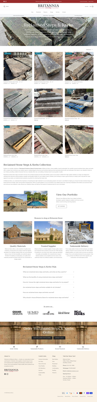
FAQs (40, 375)
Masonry (45, 12)
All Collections (42, 368)
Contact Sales (59, 337)
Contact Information (83, 1)
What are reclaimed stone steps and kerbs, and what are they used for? (45, 272)
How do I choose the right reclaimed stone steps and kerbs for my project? (46, 282)
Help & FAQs (90, 1)
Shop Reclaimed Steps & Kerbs (42, 337)
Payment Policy (83, 396)
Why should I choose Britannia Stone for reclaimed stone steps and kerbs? (46, 297)
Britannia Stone (10, 392)
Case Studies (42, 366)
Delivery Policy (60, 396)
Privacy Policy (90, 396)
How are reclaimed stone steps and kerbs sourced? (38, 292)
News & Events (42, 363)
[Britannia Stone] (48, 6)
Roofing (54, 370)
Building (54, 366)
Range (51, 12)
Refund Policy (67, 396)
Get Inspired (61, 206)
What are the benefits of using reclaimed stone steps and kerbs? (42, 277)
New (32, 12)
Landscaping (55, 368)
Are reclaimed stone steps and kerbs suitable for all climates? (42, 287)
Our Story (41, 361)
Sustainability (42, 372)
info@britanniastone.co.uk (72, 371)
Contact (64, 12)
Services (57, 12)
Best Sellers (55, 359)
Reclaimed (38, 12)
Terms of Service (75, 396)
